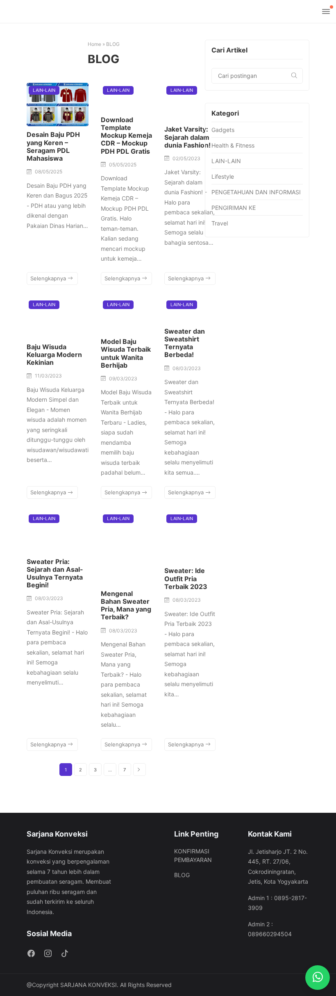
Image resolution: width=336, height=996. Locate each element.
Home (94, 44)
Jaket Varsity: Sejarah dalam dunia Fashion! (187, 137)
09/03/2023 (123, 378)
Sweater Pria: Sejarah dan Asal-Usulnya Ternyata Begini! (55, 573)
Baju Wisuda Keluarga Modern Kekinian (54, 354)
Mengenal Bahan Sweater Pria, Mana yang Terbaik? (126, 605)
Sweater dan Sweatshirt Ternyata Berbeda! (184, 343)
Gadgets (222, 129)
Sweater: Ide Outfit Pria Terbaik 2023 (185, 578)
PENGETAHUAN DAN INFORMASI (256, 192)
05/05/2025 (122, 164)
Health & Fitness (232, 145)
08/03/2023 (187, 368)
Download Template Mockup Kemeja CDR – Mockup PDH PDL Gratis (126, 135)
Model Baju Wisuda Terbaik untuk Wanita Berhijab (126, 353)
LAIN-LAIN (44, 90)
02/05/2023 (186, 158)
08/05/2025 (48, 171)
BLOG (182, 874)
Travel (219, 223)
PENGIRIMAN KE (233, 207)
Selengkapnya (49, 278)
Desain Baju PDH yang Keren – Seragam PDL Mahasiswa (53, 146)
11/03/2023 (48, 376)
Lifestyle (222, 176)
